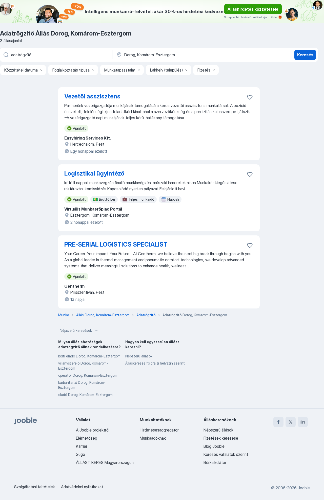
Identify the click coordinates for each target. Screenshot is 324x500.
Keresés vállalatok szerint (226, 454)
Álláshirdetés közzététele (253, 9)
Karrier (81, 446)
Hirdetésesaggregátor (159, 430)
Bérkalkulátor (215, 462)
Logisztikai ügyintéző (94, 173)
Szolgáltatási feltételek (34, 486)
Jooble (304, 487)
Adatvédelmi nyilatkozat (82, 486)
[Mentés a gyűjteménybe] (250, 97)
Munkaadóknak (153, 438)
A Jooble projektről (92, 430)
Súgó (80, 454)
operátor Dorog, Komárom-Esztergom (87, 375)
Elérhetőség (86, 438)
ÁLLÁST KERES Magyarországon (105, 462)
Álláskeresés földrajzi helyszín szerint (155, 363)
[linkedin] (303, 422)
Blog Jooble (214, 446)
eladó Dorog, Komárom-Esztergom (85, 394)
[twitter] (291, 422)
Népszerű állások (138, 356)
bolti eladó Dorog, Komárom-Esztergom (89, 356)
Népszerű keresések (76, 330)
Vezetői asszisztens (92, 96)
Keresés (305, 54)
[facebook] (278, 422)
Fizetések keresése (221, 438)
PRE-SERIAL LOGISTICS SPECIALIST (116, 244)
